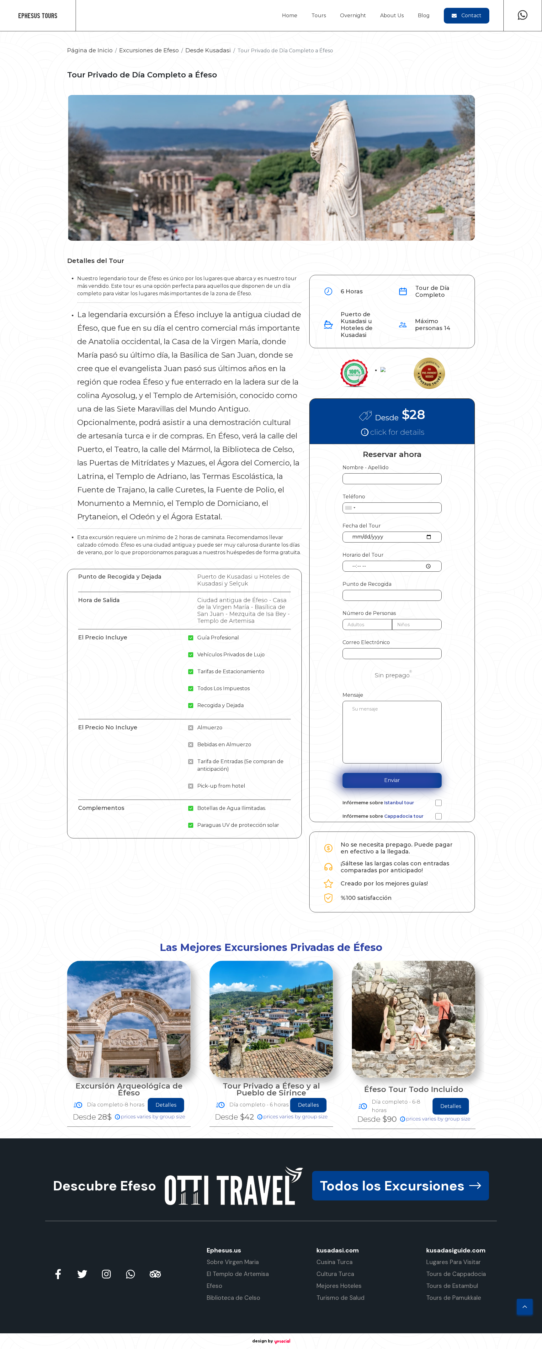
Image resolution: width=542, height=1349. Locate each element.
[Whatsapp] (523, 15)
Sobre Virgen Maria (233, 1262)
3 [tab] (247, 1134)
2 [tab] (238, 1134)
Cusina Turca (334, 1262)
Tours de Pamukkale (453, 1298)
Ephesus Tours (37, 15)
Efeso (214, 1286)
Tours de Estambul (452, 1286)
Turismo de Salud (340, 1298)
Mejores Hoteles (339, 1286)
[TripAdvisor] (155, 1274)
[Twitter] (82, 1274)
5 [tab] (266, 1134)
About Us (392, 15)
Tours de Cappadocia (456, 1274)
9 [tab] (304, 1134)
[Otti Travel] (234, 1185)
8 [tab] (294, 1134)
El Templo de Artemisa (238, 1274)
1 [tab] (229, 1134)
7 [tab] (285, 1134)
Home (289, 15)
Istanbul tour (399, 803)
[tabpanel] (129, 1044)
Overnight (353, 15)
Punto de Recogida (367, 584)
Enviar (392, 780)
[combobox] (350, 508)
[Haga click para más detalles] (392, 432)
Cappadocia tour (403, 816)
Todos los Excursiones (392, 1185)
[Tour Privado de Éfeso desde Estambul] (414, 1019)
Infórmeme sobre (378, 803)
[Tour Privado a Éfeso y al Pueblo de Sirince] (129, 1019)
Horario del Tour (363, 555)
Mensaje (353, 695)
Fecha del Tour (362, 526)
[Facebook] (58, 1274)
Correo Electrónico (366, 642)
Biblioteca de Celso (233, 1298)
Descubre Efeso (104, 1185)
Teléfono (354, 497)
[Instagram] (106, 1274)
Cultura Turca (335, 1274)
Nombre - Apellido (366, 467)
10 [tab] (313, 1134)
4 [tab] (257, 1134)
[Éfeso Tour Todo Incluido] (271, 1019)
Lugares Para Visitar (453, 1262)
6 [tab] (276, 1134)
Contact (471, 15)
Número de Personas (369, 613)
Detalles (166, 1105)
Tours (318, 15)
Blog (424, 15)
